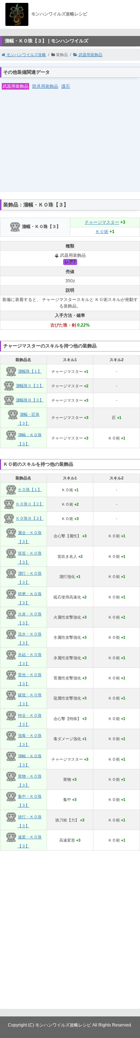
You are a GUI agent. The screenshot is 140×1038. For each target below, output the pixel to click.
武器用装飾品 (90, 55)
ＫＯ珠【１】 (30, 489)
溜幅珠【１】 (30, 371)
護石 (65, 86)
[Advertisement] (70, 145)
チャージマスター (102, 222)
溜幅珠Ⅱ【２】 (29, 385)
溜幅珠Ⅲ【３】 (29, 400)
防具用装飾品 (45, 86)
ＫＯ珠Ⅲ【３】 (29, 518)
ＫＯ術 (101, 231)
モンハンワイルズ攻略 (25, 55)
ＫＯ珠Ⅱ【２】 (29, 504)
